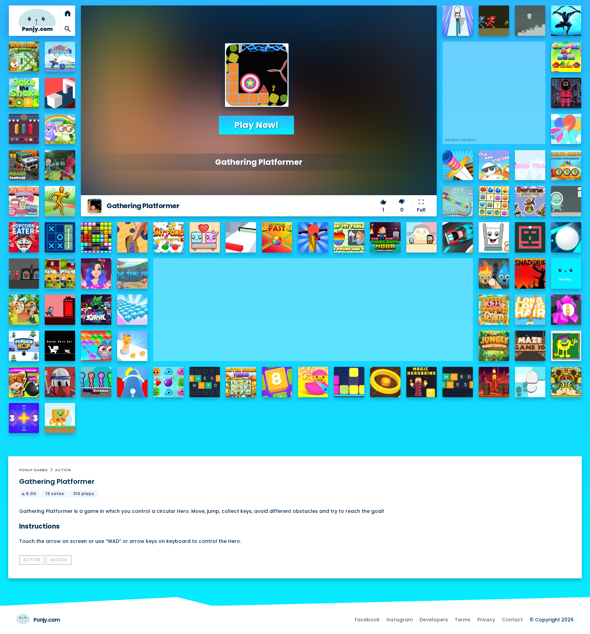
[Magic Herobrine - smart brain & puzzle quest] (421, 382)
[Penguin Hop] (24, 346)
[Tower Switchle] (132, 382)
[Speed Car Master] (457, 237)
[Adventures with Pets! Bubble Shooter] (96, 346)
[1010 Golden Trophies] (96, 237)
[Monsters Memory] (494, 201)
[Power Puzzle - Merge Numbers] (277, 382)
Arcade (59, 560)
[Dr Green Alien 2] (566, 201)
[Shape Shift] (60, 93)
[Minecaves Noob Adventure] (385, 237)
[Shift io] (241, 237)
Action (63, 470)
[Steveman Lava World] (60, 309)
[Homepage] (37, 20)
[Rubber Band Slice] (313, 382)
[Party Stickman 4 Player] (96, 382)
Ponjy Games (33, 470)
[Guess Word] (204, 382)
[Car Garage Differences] (60, 273)
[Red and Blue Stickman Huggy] (494, 20)
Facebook (367, 619)
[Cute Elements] (494, 273)
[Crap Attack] (60, 382)
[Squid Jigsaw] (566, 93)
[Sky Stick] (60, 201)
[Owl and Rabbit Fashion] (60, 129)
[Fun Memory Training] (24, 201)
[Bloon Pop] (566, 129)
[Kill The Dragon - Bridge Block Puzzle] (494, 382)
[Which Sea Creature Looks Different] (566, 165)
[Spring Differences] (566, 382)
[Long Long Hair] (530, 309)
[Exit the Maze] (530, 237)
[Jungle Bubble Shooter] (494, 346)
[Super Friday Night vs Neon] (96, 309)
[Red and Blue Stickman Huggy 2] (24, 273)
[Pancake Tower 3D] (132, 346)
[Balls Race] (566, 273)
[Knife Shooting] (457, 165)
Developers (434, 619)
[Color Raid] (132, 237)
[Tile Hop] (530, 382)
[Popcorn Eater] (24, 237)
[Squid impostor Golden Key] (421, 237)
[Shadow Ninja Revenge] (566, 20)
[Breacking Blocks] (349, 382)
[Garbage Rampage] (24, 165)
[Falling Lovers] (204, 237)
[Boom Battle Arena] (24, 382)
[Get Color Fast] (277, 237)
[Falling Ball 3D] (566, 237)
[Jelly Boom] (168, 382)
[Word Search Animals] (24, 57)
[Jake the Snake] (24, 93)
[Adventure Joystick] (60, 418)
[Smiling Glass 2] (494, 237)
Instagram (400, 619)
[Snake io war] (457, 201)
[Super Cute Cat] (60, 346)
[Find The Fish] (132, 273)
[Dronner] (313, 237)
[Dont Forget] (168, 237)
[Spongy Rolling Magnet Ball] (566, 309)
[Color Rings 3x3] (385, 382)
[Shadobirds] (530, 273)
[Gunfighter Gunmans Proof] (530, 201)
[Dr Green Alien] (530, 20)
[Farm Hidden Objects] (24, 309)
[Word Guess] (457, 382)
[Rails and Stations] (494, 165)
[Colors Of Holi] (566, 57)
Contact (512, 619)
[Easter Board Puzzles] (241, 382)
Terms (462, 619)
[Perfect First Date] (96, 273)
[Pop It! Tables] (349, 237)
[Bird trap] (530, 165)
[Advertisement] (313, 306)
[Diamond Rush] (132, 309)
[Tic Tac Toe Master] (60, 237)
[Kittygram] (494, 309)
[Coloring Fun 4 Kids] (566, 346)
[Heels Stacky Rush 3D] (457, 20)
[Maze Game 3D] (530, 346)
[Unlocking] (24, 129)
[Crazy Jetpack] (60, 57)
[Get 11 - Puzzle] (24, 418)
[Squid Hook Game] (60, 165)
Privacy (486, 619)
